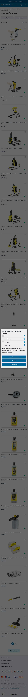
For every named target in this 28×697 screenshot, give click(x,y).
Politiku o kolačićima (19, 350)
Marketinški (7, 345)
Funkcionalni (7, 339)
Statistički (7, 342)
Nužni (6, 336)
